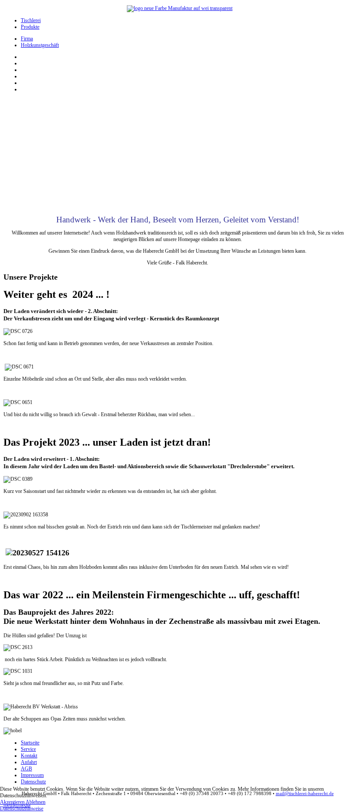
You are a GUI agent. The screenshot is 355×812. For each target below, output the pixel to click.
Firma (27, 39)
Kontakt (29, 756)
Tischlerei (31, 20)
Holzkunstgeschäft (40, 45)
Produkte (30, 27)
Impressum (32, 775)
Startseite (30, 743)
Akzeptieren (12, 802)
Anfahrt (29, 762)
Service (28, 749)
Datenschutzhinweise (21, 808)
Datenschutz (33, 782)
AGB (26, 769)
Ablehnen (35, 802)
